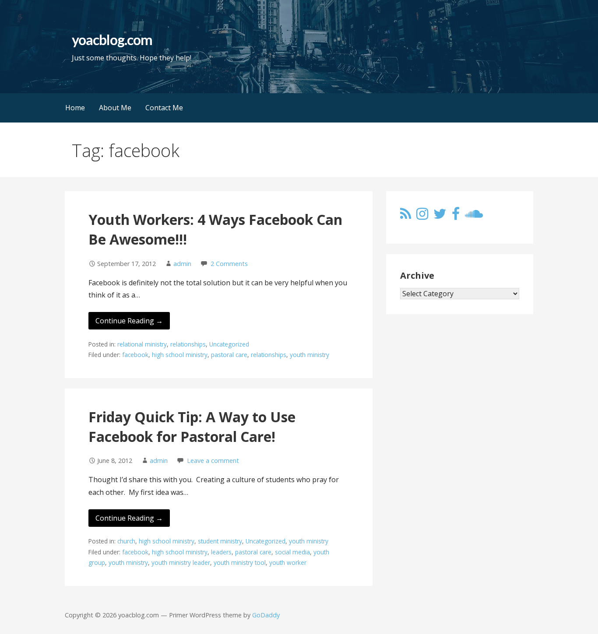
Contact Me (164, 107)
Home (75, 107)
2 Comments (229, 263)
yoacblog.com (112, 39)
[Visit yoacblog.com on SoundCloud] (474, 216)
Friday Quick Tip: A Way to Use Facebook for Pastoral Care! (191, 426)
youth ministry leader (180, 562)
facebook (135, 354)
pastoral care (229, 354)
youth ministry (309, 354)
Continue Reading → (129, 321)
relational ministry (142, 344)
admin (182, 263)
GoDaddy (266, 615)
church (126, 541)
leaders (221, 552)
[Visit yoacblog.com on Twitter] (440, 216)
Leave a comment (213, 460)
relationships (188, 344)
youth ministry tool (240, 562)
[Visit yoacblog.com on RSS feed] (405, 216)
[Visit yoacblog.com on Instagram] (422, 216)
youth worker (287, 562)
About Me (115, 107)
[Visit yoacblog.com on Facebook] (456, 216)
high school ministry (180, 354)
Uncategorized (229, 344)
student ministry (220, 541)
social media (292, 552)
